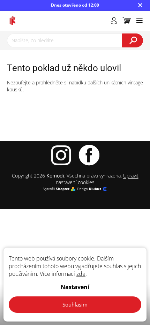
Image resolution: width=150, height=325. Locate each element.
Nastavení (75, 287)
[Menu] (139, 20)
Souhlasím (75, 304)
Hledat (132, 40)
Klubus (95, 189)
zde (80, 274)
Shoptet (62, 189)
